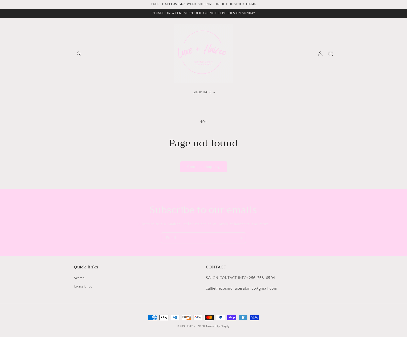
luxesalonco (83, 286)
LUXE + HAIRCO (196, 326)
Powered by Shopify (218, 326)
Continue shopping (203, 167)
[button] (79, 54)
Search (79, 278)
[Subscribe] (240, 237)
